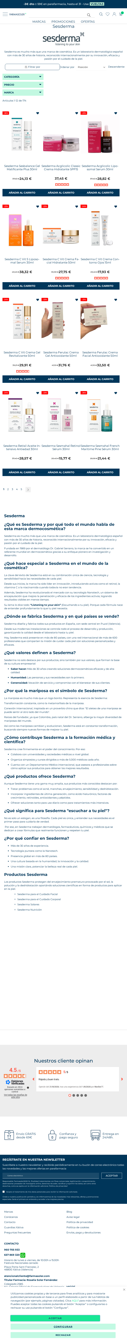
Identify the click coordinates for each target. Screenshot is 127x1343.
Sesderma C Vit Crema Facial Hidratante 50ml (61, 261)
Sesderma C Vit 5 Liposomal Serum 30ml (22, 261)
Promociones (63, 21)
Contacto (9, 1222)
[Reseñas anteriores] (33, 1079)
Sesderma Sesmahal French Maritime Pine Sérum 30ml (100, 447)
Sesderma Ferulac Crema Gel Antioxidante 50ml (61, 354)
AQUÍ (75, 1300)
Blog (69, 1211)
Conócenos (11, 1217)
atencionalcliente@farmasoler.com (27, 1276)
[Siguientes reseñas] (122, 1079)
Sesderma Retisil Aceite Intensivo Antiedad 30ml (22, 447)
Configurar (63, 1326)
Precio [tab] (9, 84)
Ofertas (88, 21)
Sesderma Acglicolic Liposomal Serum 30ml (100, 167)
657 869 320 (12, 1254)
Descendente (116, 66)
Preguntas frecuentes (17, 1232)
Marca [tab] (9, 92)
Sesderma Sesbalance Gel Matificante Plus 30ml (22, 167)
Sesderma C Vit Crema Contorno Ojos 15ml (100, 261)
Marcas (39, 21)
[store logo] (18, 14)
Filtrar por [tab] (34, 66)
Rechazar (63, 1335)
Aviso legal (73, 1217)
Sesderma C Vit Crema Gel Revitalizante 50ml (22, 354)
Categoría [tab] (11, 76)
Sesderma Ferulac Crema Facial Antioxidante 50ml (100, 354)
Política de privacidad (58, 1186)
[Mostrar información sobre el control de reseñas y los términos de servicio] (28, 1087)
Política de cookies (77, 1227)
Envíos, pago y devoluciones (83, 1232)
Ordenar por (66, 67)
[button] (38, 113)
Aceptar (55, 1318)
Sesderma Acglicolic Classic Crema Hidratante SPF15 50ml (61, 169)
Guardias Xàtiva (13, 1227)
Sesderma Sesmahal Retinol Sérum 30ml (61, 447)
